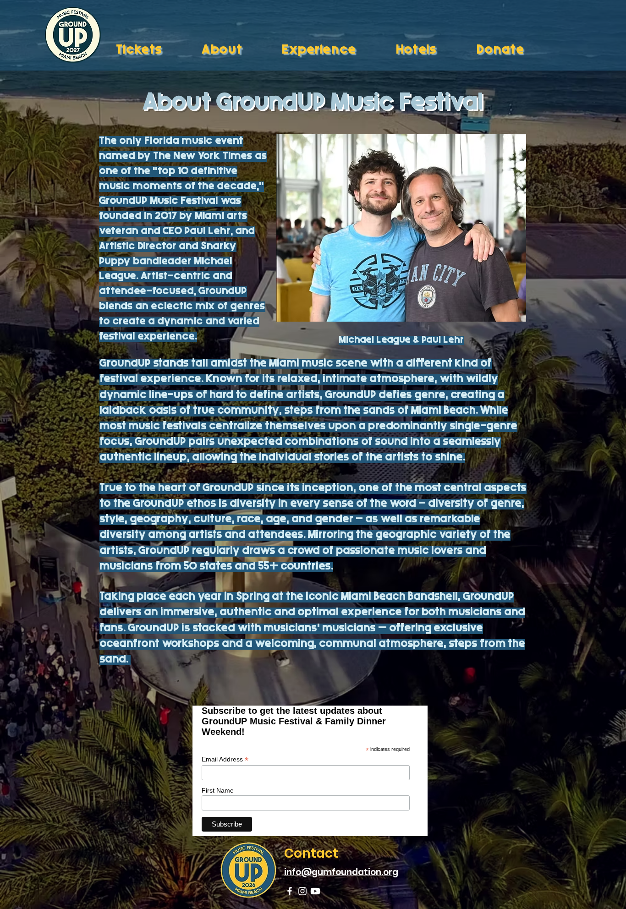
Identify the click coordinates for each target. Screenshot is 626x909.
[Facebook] (289, 891)
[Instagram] (302, 891)
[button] (235, 51)
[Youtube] (315, 891)
